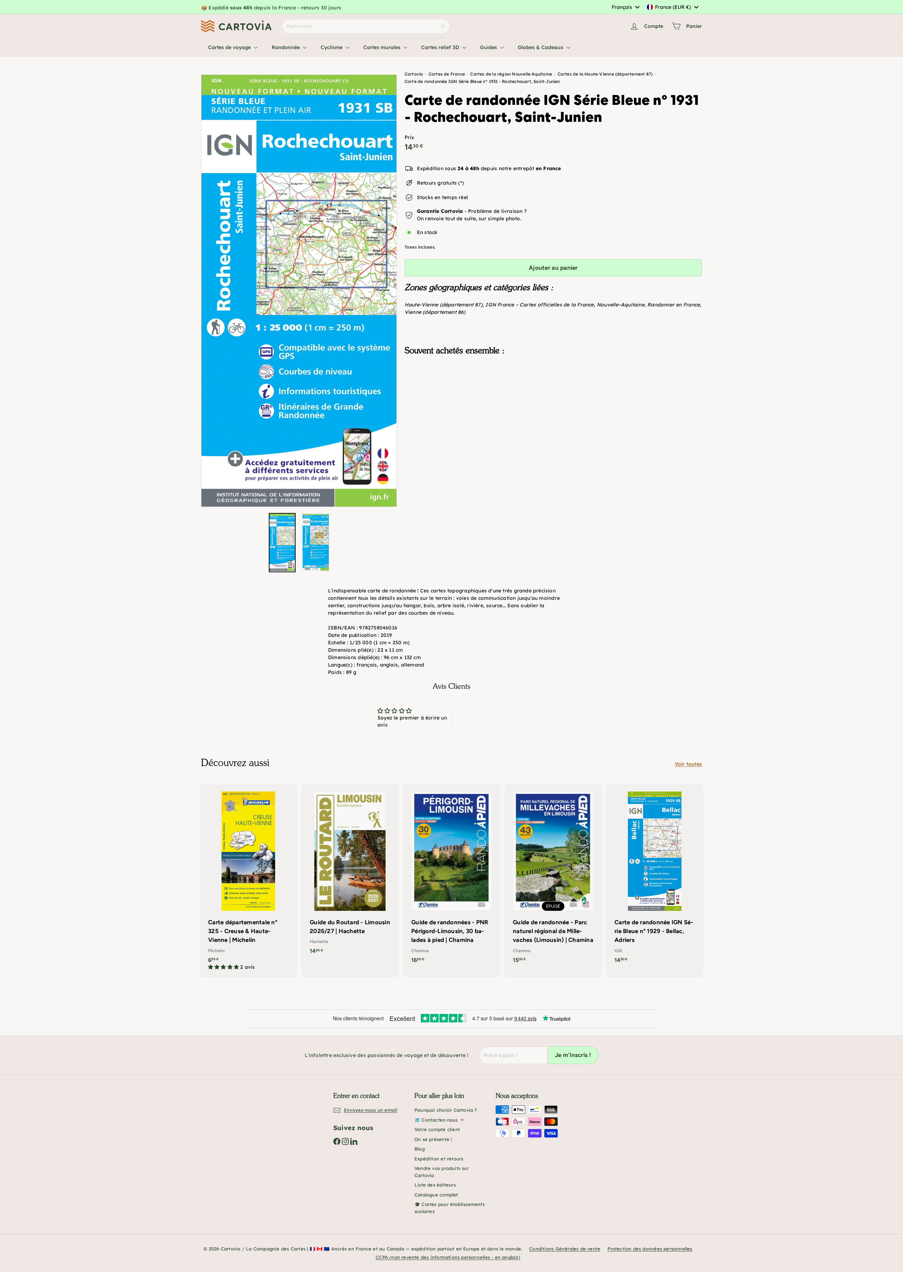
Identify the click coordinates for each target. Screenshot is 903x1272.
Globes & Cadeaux (541, 47)
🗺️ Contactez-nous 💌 (439, 1120)
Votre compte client (437, 1129)
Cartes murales (382, 47)
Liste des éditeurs (435, 1185)
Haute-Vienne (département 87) (444, 304)
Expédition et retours (438, 1158)
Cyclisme (332, 47)
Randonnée (286, 47)
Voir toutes (688, 764)
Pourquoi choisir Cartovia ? (445, 1110)
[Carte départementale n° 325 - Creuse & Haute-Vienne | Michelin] (248, 881)
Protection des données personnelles (649, 1249)
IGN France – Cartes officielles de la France (539, 304)
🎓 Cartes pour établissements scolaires (449, 1207)
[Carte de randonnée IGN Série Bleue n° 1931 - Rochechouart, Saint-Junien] (553, 395)
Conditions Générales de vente (564, 1249)
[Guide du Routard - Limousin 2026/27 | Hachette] (350, 873)
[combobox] (625, 7)
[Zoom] (298, 291)
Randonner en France (673, 304)
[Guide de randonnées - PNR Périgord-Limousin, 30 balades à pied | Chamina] (451, 877)
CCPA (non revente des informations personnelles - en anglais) (448, 1257)
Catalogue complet (436, 1195)
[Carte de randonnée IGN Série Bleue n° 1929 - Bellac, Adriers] (654, 877)
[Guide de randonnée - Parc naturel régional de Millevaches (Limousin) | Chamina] (553, 877)
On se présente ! (433, 1139)
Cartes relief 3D (441, 47)
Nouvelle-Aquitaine (620, 304)
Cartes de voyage (230, 47)
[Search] (443, 26)
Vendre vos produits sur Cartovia (441, 1171)
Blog (419, 1149)
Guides (489, 47)
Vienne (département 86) (435, 312)
